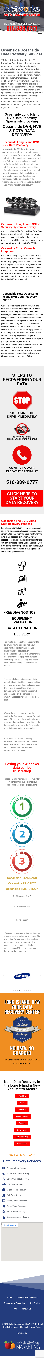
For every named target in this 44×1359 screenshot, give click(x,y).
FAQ (15, 1309)
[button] (3, 976)
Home (9, 1297)
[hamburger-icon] (40, 34)
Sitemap (23, 1327)
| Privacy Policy (34, 1327)
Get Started (35, 1303)
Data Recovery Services (27, 1297)
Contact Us (26, 1309)
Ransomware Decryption (14, 1303)
